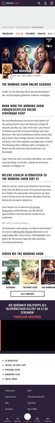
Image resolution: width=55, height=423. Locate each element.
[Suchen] (39, 3)
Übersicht (8, 33)
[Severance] (10, 272)
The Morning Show (22, 27)
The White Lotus (30, 287)
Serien (11, 27)
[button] (7, 419)
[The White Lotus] (30, 272)
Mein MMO (32, 409)
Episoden (30, 33)
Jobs (7, 403)
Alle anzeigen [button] (27, 293)
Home (4, 27)
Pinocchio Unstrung (27, 317)
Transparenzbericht (36, 396)
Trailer (42, 33)
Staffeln (37, 76)
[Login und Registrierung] (45, 3)
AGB (29, 390)
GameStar (32, 403)
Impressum (10, 390)
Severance (10, 287)
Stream (19, 33)
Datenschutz (10, 396)
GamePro (9, 409)
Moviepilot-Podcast (23, 231)
